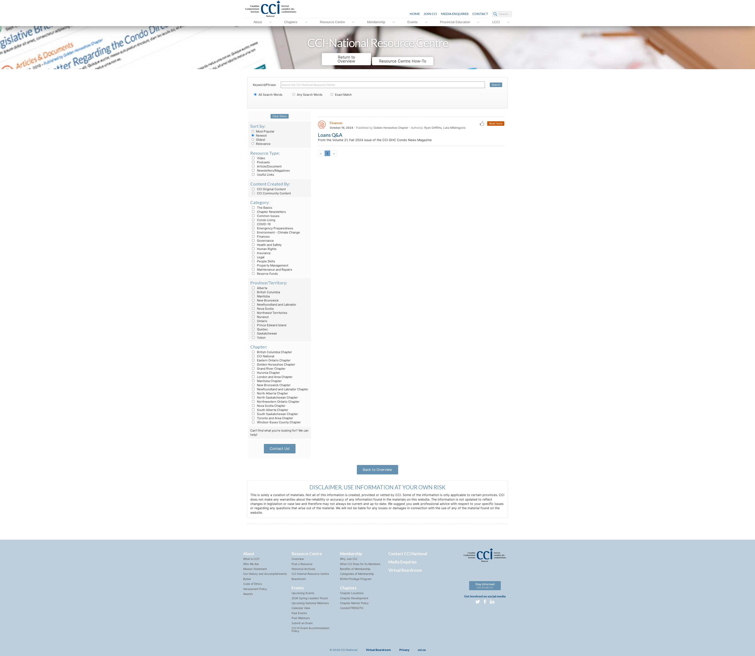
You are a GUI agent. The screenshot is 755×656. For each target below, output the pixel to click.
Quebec (262, 329)
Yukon (261, 337)
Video (260, 158)
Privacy (404, 649)
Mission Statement (255, 569)
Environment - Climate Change (278, 232)
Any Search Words (309, 94)
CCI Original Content (271, 189)
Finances (263, 236)
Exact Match (343, 94)
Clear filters (280, 116)
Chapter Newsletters (271, 212)
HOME (415, 14)
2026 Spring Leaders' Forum (310, 598)
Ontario (261, 321)
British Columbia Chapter (274, 352)
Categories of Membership (357, 573)
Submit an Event (302, 623)
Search (496, 84)
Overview (298, 558)
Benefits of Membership (355, 569)
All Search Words (270, 94)
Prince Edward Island (271, 325)
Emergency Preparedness (274, 228)
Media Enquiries (455, 14)
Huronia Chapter (268, 373)
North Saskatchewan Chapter (277, 397)
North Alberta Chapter (272, 393)
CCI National (265, 356)
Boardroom (299, 579)
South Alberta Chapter (272, 410)
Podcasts (263, 162)
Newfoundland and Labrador (276, 304)
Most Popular (264, 131)
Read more (495, 123)
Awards (248, 593)
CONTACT (480, 14)
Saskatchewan (266, 333)
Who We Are (251, 564)
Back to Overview (377, 470)
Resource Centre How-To (402, 61)
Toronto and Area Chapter (274, 418)
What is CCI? (251, 558)
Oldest (260, 139)
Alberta (261, 288)
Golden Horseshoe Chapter (275, 364)
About (257, 22)
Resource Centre (332, 22)
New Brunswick (267, 300)
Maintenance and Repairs (274, 269)
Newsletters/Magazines (273, 170)
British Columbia (268, 292)
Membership (376, 22)
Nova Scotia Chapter (270, 406)
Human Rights (266, 249)
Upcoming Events (303, 593)
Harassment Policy (255, 589)
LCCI (496, 22)
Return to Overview (346, 59)
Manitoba (263, 296)
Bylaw (247, 579)
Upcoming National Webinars (310, 603)
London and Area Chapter (274, 377)
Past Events (299, 613)
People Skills (265, 261)
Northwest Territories (271, 313)
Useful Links (265, 174)
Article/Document (269, 166)
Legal (260, 257)
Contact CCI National (407, 553)
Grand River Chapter (270, 368)
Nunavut (262, 317)
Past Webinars (301, 618)
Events (412, 22)
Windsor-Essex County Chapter (278, 422)
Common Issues (267, 216)
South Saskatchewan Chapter (277, 414)
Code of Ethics (252, 583)
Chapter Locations (352, 593)
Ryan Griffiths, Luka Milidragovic (445, 127)
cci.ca (422, 649)
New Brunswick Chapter (273, 385)
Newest (261, 135)
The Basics (264, 207)
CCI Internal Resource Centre (310, 573)
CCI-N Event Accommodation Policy (310, 629)
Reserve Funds (267, 274)
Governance (265, 241)
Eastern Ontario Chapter (273, 360)
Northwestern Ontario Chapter (277, 401)
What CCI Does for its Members (360, 564)
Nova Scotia (264, 309)
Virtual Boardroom (405, 570)
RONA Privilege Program (355, 579)
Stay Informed (484, 585)
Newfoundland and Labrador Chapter (282, 389)
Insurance (263, 253)
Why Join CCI (348, 558)
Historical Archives (303, 569)
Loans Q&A (330, 135)
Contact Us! (280, 449)
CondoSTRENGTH (351, 608)
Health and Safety (269, 245)
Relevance (263, 144)
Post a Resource (302, 564)
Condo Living (265, 220)
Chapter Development (354, 598)
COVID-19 (263, 224)
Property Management (272, 265)
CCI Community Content (273, 193)
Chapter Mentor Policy (354, 603)
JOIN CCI (430, 14)
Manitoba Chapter (269, 381)
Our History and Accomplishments (265, 573)
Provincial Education (455, 22)
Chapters (290, 22)
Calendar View (301, 608)
